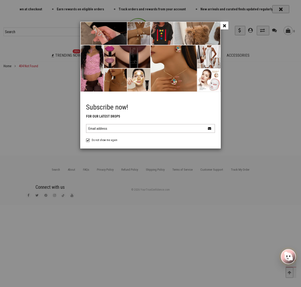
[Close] (224, 25)
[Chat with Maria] (288, 256)
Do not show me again (104, 140)
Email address (97, 128)
